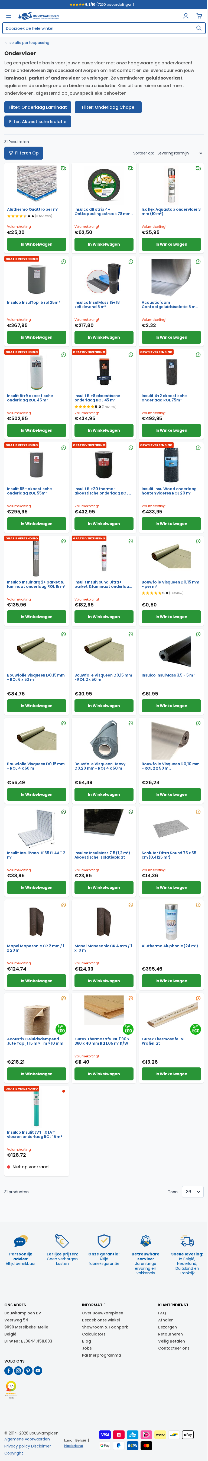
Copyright (13, 1453)
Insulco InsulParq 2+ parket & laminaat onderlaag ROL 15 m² (36, 584)
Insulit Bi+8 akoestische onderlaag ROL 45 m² (97, 398)
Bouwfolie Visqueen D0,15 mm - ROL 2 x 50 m (103, 677)
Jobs (87, 1348)
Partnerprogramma (101, 1355)
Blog (86, 1341)
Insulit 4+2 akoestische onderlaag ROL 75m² (164, 398)
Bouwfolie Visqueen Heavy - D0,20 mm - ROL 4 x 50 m (101, 766)
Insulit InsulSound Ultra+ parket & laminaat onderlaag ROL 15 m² (103, 584)
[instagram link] (18, 1370)
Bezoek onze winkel (101, 1320)
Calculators (94, 1334)
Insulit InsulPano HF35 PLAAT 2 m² (36, 855)
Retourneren (170, 1334)
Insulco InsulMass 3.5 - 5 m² (168, 675)
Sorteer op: (143, 153)
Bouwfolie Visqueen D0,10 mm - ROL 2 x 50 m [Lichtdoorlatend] (171, 766)
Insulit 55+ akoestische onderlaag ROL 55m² (29, 491)
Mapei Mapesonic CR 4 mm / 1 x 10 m (103, 948)
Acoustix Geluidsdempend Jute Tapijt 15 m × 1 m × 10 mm (35, 1041)
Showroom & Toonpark (105, 1327)
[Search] (199, 28)
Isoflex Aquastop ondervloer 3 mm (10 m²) (171, 211)
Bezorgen (167, 1327)
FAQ (162, 1313)
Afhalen (166, 1320)
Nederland (73, 1445)
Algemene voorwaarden (27, 1439)
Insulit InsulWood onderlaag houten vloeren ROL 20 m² (169, 491)
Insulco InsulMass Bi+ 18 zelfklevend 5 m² (97, 304)
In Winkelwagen (37, 244)
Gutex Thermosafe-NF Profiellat (163, 1041)
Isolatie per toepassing (29, 42)
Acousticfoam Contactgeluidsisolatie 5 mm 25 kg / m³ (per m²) (170, 304)
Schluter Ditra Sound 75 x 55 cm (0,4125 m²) (169, 855)
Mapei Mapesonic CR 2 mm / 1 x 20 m (35, 948)
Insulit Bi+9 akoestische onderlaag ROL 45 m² (30, 398)
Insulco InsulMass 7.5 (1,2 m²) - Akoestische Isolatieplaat (103, 855)
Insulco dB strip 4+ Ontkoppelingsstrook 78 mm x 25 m (104, 211)
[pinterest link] (28, 1370)
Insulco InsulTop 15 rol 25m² (33, 302)
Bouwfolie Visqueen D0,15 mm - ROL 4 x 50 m (36, 766)
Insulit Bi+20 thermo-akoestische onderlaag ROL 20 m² (101, 491)
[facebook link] (8, 1370)
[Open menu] (8, 15)
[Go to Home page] (38, 16)
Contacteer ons (174, 1348)
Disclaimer (41, 1446)
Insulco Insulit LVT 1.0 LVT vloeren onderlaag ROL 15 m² (34, 1134)
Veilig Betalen (171, 1341)
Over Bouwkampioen (102, 1313)
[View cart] (199, 15)
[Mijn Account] (185, 15)
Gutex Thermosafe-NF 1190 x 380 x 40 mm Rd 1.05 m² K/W (101, 1041)
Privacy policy (17, 1446)
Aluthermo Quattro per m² (32, 209)
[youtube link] (38, 1370)
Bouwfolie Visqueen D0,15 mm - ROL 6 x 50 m (36, 677)
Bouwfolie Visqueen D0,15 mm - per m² (170, 584)
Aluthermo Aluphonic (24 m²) (170, 946)
